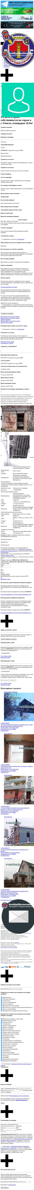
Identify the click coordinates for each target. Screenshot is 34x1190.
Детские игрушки (8, 1047)
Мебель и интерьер (8, 1027)
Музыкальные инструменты (10, 1059)
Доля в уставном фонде (9, 1009)
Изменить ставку (5, 579)
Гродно (11, 947)
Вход (2, 1103)
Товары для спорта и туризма (11, 1034)
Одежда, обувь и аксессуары (11, 1032)
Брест (2, 947)
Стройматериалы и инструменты (12, 1040)
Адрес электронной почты (8, 1088)
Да (1, 577)
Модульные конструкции (10, 1060)
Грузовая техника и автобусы (11, 1005)
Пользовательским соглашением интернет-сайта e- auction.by (15, 1147)
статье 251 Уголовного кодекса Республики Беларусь (16, 550)
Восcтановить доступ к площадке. (19, 1095)
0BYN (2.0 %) (4, 561)
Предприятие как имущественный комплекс (15, 1010)
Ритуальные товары (8, 1035)
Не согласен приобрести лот (23, 594)
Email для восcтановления (8, 1181)
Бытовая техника (7, 1022)
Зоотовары (6, 1055)
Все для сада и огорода (9, 1045)
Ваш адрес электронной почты (9, 1124)
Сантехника (6, 1039)
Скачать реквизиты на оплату (9, 287)
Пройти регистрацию (7, 322)
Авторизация (12, 1184)
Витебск (5, 947)
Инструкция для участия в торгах (10, 316)
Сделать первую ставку (7, 555)
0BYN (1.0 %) (24, 560)
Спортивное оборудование (10, 1049)
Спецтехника (6, 1000)
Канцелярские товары (9, 1037)
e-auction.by (16, 942)
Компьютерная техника (9, 1020)
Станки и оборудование (9, 1002)
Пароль (3, 1090)
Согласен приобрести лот (8, 594)
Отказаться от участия (7, 343)
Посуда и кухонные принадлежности (13, 1042)
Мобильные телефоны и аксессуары (13, 1019)
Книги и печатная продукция (11, 1054)
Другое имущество (8, 1004)
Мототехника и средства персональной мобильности (18, 1007)
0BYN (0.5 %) (15, 560)
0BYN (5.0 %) (29, 561)
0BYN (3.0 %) (13, 561)
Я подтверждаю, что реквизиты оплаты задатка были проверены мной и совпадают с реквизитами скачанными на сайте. (17, 306)
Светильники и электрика (10, 1044)
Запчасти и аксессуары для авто (12, 1030)
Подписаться (4, 1067)
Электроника (6, 1024)
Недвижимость (7, 997)
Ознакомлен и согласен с (13, 239)
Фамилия (18, 1126)
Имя (17, 1127)
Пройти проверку (6, 319)
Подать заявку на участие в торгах (10, 321)
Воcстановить (4, 1187)
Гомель (8, 947)
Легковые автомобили (9, 999)
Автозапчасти (6, 1050)
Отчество (19, 1129)
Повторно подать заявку (7, 341)
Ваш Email (4, 989)
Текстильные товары (8, 1052)
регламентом (20, 239)
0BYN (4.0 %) (21, 561)
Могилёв (15, 947)
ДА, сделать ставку (6, 656)
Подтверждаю (5, 552)
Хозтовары (6, 1057)
